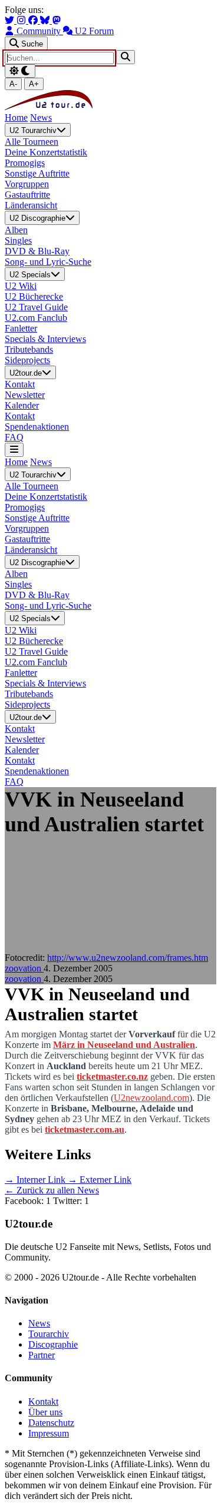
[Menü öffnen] (14, 449)
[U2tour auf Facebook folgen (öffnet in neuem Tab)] (34, 20)
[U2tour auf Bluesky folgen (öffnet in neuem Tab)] (46, 20)
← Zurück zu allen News (52, 1190)
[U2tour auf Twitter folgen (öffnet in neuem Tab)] (11, 20)
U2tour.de (25, 373)
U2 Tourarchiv (33, 130)
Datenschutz (51, 1423)
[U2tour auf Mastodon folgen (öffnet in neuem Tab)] (56, 20)
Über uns (45, 1412)
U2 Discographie (37, 218)
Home (16, 117)
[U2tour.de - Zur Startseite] (49, 107)
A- (13, 83)
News (41, 117)
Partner (41, 1355)
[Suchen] (125, 57)
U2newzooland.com (151, 1098)
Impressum (48, 1433)
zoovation (24, 968)
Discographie (53, 1344)
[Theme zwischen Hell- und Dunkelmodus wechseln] (20, 71)
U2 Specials (30, 274)
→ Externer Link (99, 1180)
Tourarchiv (48, 1334)
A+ (34, 83)
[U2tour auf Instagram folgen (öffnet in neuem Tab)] (22, 20)
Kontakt (43, 1401)
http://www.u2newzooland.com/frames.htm (127, 958)
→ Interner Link (36, 1180)
